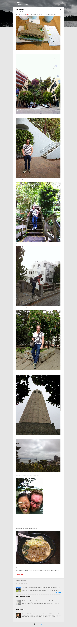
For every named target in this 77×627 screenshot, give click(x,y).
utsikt (52, 570)
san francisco (35, 570)
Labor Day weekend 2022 (21, 583)
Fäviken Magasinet (20, 609)
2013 (17, 570)
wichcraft (27, 14)
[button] (60, 9)
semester (41, 570)
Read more (58, 592)
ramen (30, 570)
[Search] (63, 3)
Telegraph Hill (47, 570)
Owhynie (18, 2)
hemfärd (26, 570)
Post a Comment (20, 574)
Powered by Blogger (39, 624)
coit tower (21, 570)
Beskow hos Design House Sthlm (23, 596)
